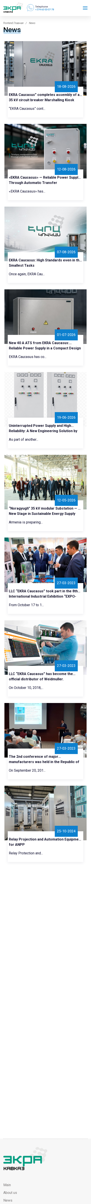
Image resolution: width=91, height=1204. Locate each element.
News (7, 1200)
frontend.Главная (13, 23)
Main (7, 1185)
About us (10, 1193)
